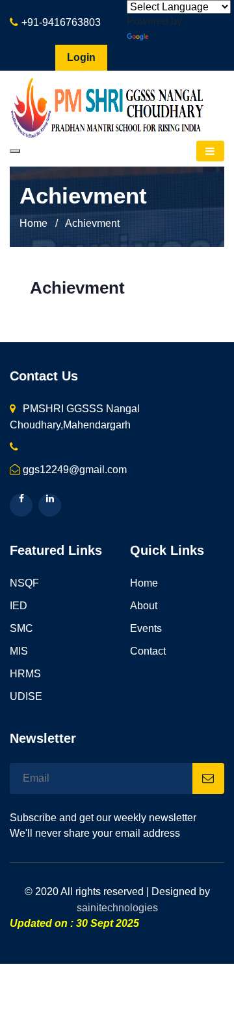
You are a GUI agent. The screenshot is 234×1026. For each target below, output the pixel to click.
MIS (19, 651)
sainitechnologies (117, 907)
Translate (172, 36)
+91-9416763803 (61, 22)
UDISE (26, 696)
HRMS (25, 673)
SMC (21, 628)
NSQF (24, 583)
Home (33, 223)
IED (18, 605)
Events (146, 628)
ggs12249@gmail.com (75, 469)
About (143, 605)
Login (81, 57)
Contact (148, 651)
